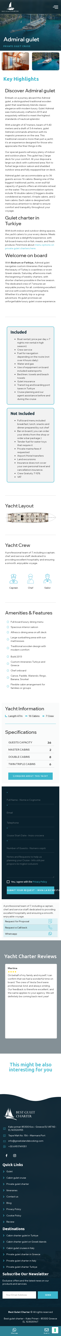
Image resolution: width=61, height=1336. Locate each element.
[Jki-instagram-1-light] (15, 1155)
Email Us (47, 1333)
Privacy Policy (40, 881)
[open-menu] (52, 7)
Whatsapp (11, 933)
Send (48, 1295)
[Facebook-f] (7, 1155)
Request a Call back (16, 927)
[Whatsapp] (14, 1330)
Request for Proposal (17, 921)
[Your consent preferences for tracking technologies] (55, 1330)
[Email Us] (47, 1330)
